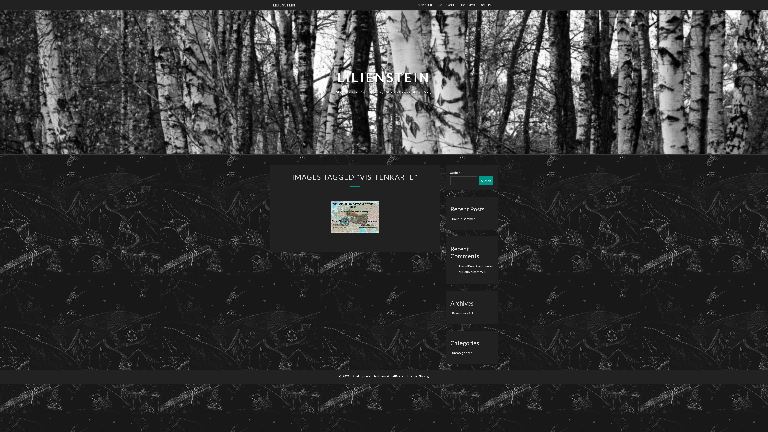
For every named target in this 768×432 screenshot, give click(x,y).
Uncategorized (462, 353)
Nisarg (424, 376)
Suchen (455, 173)
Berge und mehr (423, 5)
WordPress (395, 376)
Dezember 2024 (462, 313)
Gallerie (486, 5)
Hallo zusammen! (464, 219)
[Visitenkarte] (355, 217)
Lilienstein (284, 4)
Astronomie (447, 5)
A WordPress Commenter (475, 266)
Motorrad (468, 5)
